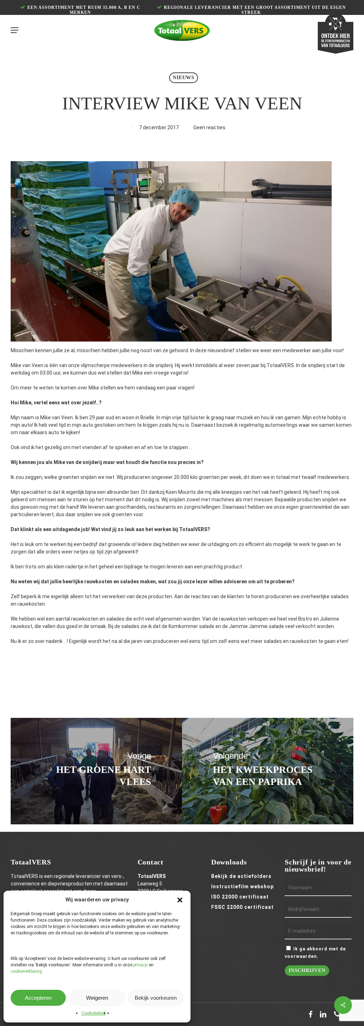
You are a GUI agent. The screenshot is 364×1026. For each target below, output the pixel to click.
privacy (140, 964)
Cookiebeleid (93, 1013)
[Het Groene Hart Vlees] (96, 771)
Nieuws (183, 77)
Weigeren (97, 998)
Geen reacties (209, 127)
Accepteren (38, 998)
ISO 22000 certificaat (240, 897)
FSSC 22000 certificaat (242, 907)
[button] (179, 900)
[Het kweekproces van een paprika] (267, 771)
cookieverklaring (26, 971)
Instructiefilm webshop (242, 886)
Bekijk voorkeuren (156, 998)
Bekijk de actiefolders (241, 876)
